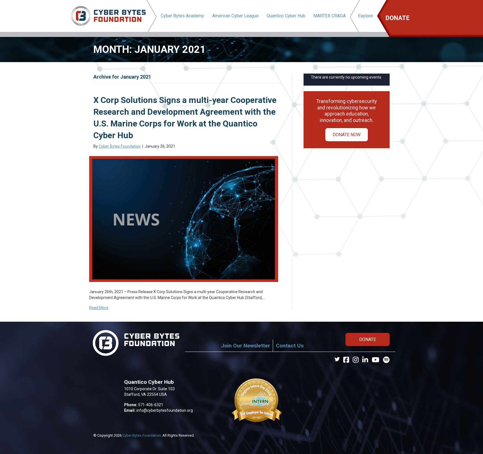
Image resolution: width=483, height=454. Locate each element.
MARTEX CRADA (329, 15)
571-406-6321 (150, 405)
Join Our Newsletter (245, 345)
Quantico (286, 15)
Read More (98, 307)
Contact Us (290, 345)
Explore (365, 15)
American (235, 15)
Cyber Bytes (182, 15)
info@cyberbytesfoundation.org (164, 410)
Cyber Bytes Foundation (141, 435)
